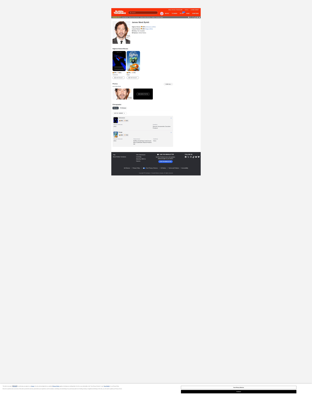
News (188, 13)
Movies (167, 13)
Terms (32, 386)
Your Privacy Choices (152, 168)
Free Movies (125, 17)
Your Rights (107, 386)
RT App (182, 13)
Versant (15, 386)
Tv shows (174, 13)
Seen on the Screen (134, 17)
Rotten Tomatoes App (157, 17)
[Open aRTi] (162, 13)
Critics (186, 9)
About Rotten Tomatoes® (175, 9)
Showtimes (195, 13)
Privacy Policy (55, 386)
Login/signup (195, 9)
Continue (238, 391)
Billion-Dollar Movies (145, 17)
